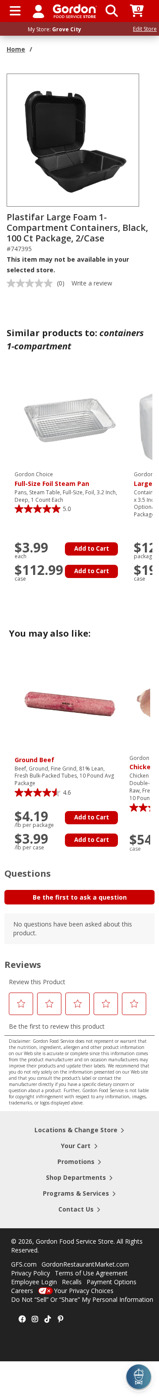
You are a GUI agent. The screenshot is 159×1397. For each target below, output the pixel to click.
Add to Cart (91, 548)
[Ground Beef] (70, 703)
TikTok (47, 1319)
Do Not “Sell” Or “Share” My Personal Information (82, 1299)
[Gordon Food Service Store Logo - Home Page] (74, 11)
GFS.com (24, 1264)
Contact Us (76, 1209)
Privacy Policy (30, 1273)
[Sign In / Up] (38, 11)
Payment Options (111, 1282)
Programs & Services (76, 1193)
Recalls (72, 1282)
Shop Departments (76, 1177)
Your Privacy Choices (84, 1290)
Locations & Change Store (75, 1130)
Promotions (76, 1161)
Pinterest (60, 1319)
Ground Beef (34, 760)
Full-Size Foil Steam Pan (52, 479)
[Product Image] (73, 139)
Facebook (22, 1319)
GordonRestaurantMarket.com (85, 1264)
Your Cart (76, 1145)
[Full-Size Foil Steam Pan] (70, 419)
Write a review (92, 283)
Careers (22, 1290)
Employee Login (34, 1282)
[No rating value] (32, 283)
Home (16, 49)
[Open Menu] (15, 11)
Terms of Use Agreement (91, 1273)
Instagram (34, 1319)
